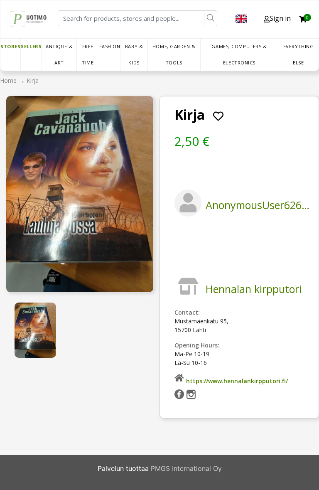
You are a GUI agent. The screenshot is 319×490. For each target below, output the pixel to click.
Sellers (31, 46)
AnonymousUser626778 (262, 205)
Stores (10, 46)
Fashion (109, 46)
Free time (87, 54)
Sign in (280, 18)
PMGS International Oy (186, 468)
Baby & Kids (134, 54)
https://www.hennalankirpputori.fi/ (237, 381)
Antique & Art (59, 54)
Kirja (33, 80)
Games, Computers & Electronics (239, 54)
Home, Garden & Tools (174, 54)
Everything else (298, 54)
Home (9, 80)
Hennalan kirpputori (254, 289)
